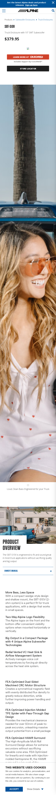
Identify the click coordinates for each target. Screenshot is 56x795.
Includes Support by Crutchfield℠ (28, 61)
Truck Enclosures (45, 19)
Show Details (33, 789)
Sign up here (31, 5)
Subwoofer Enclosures (25, 19)
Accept (14, 789)
